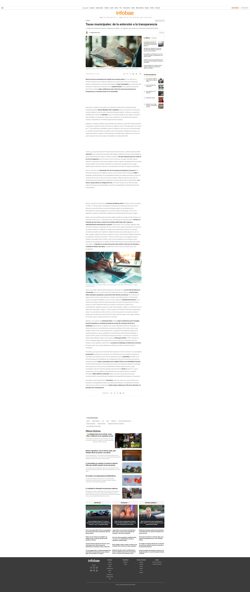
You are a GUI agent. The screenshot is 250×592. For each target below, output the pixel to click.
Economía (157, 8)
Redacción (125, 562)
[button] (2, 8)
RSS (110, 578)
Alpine (130, 17)
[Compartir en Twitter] (130, 74)
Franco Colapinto (110, 17)
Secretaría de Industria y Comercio (116, 423)
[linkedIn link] (97, 570)
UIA (103, 421)
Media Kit (141, 572)
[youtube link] (91, 570)
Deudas (141, 17)
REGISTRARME (235, 7)
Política (152, 8)
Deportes (147, 8)
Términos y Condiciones (157, 562)
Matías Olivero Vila (95, 32)
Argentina (92, 8)
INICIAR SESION (244, 7)
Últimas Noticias (140, 8)
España (112, 8)
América (109, 562)
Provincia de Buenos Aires (125, 421)
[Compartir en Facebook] (127, 74)
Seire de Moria (126, 17)
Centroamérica (126, 8)
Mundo (133, 8)
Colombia (106, 8)
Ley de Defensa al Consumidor (93, 426)
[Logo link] (125, 12)
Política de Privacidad (157, 564)
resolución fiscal (101, 423)
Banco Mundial (95, 421)
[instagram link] (97, 568)
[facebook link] (91, 568)
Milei (107, 421)
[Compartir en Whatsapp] (124, 74)
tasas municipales (91, 423)
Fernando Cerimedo (148, 17)
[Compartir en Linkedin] (133, 74)
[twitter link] (94, 568)
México (116, 8)
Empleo (125, 564)
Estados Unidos (99, 8)
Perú (121, 8)
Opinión (88, 20)
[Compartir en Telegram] (136, 74)
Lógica (88, 421)
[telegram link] (94, 570)
